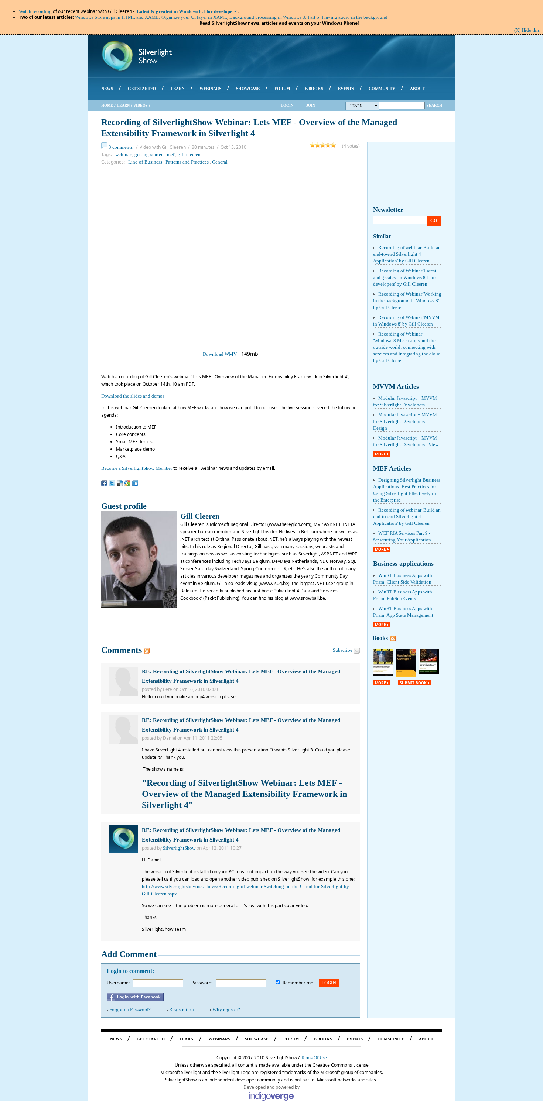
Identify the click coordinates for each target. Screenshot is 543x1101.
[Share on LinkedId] (135, 483)
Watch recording (35, 11)
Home (107, 105)
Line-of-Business (145, 162)
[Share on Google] (127, 483)
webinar (123, 154)
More (380, 454)
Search (434, 105)
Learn (123, 105)
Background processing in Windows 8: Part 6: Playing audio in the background (308, 17)
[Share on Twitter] (112, 483)
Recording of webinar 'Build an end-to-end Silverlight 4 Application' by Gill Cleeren (407, 254)
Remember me (298, 983)
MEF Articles (392, 468)
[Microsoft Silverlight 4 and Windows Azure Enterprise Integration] (383, 674)
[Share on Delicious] (120, 483)
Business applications (403, 563)
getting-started (149, 154)
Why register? (226, 1009)
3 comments (121, 147)
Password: (201, 983)
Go (433, 220)
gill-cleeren (189, 154)
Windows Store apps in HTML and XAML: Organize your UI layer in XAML (151, 17)
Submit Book (413, 682)
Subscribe (342, 650)
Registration (181, 1009)
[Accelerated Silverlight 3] (406, 675)
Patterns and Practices (187, 162)
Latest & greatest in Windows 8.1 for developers (186, 11)
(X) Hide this (527, 30)
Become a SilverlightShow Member (136, 468)
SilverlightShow (179, 848)
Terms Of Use (314, 1057)
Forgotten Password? (130, 1009)
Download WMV (220, 354)
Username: (118, 983)
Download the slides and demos (132, 396)
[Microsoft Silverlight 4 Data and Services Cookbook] (429, 672)
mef (170, 154)
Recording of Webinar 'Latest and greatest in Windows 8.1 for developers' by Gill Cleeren (404, 277)
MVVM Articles (396, 386)
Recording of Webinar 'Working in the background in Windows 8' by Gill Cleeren (407, 300)
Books (380, 638)
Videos (140, 105)
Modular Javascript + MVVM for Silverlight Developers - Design (405, 421)
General (220, 162)
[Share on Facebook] (104, 483)
